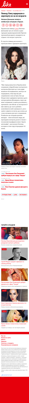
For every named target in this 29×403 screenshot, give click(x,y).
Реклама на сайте (6, 337)
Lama (16, 29)
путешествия (7, 195)
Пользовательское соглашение (9, 345)
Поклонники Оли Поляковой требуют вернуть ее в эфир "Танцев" (13, 174)
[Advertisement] (14, 211)
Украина (9, 10)
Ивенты (3, 339)
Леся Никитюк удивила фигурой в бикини (14, 188)
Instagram (23, 195)
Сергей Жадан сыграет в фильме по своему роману (12, 263)
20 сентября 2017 (17, 10)
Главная (3, 10)
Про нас (3, 336)
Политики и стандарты (7, 343)
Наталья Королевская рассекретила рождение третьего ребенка (12, 242)
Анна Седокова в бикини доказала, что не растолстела (13, 304)
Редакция (3, 341)
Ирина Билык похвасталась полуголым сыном (12, 181)
